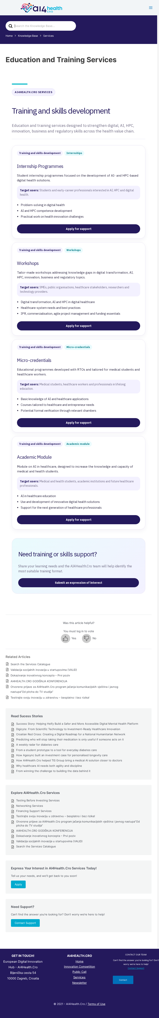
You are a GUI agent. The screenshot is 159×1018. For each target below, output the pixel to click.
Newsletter (79, 982)
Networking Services (29, 805)
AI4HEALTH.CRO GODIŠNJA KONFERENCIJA (39, 681)
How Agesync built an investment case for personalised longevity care (62, 755)
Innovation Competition (79, 966)
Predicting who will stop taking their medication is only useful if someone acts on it (70, 739)
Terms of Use (96, 1004)
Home (79, 961)
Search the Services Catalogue (30, 664)
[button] (68, 638)
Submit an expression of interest (78, 583)
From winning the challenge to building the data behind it (53, 771)
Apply (18, 884)
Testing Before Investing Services (38, 800)
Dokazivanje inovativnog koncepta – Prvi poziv (40, 675)
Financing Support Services (34, 811)
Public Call (79, 971)
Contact (123, 980)
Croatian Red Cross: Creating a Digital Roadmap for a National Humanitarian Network (70, 734)
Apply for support (79, 229)
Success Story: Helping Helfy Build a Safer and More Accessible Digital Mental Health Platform (77, 723)
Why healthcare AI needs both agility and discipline (49, 765)
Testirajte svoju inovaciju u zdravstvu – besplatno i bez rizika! (50, 697)
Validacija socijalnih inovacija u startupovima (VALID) (44, 669)
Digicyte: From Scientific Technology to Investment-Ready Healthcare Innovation (68, 729)
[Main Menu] (151, 8)
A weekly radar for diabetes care (37, 744)
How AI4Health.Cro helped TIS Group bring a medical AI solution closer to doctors (69, 760)
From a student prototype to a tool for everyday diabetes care (56, 750)
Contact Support (25, 923)
